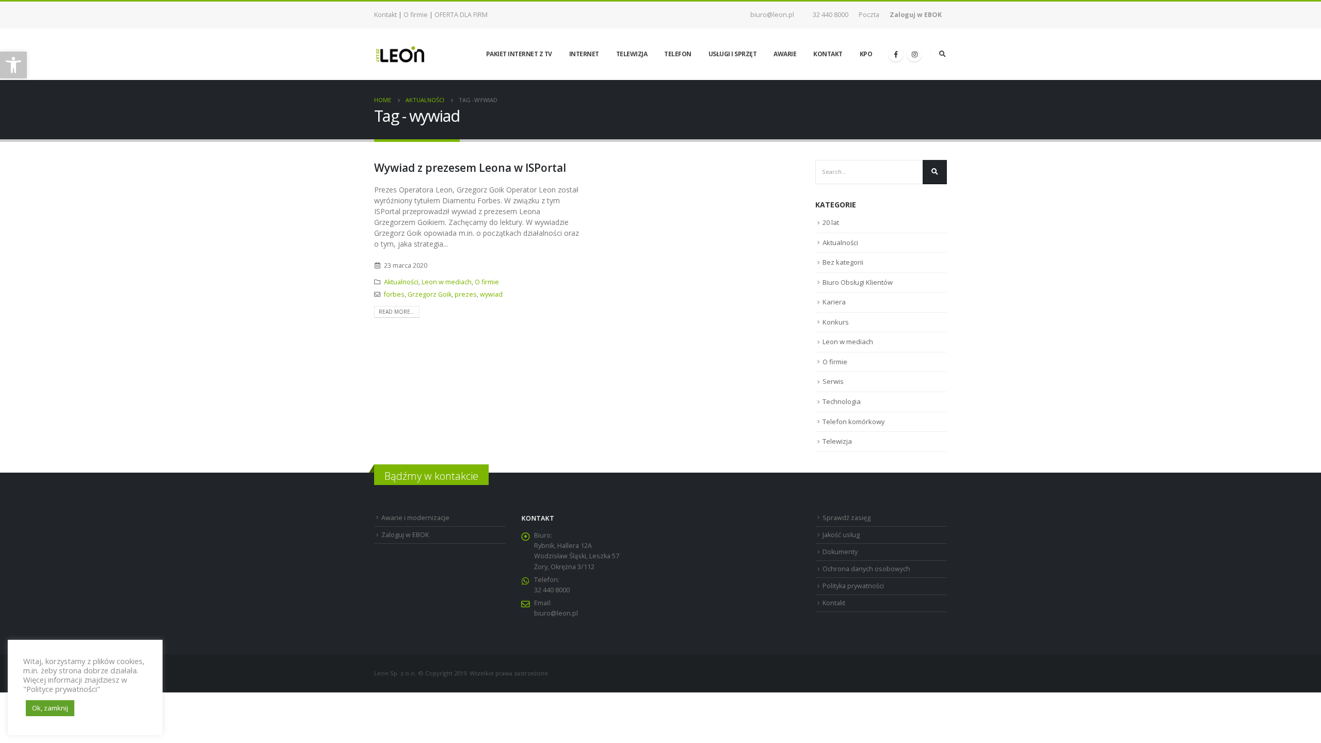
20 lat (831, 222)
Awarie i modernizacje (415, 517)
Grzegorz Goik (430, 294)
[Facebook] (896, 54)
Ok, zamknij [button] (50, 708)
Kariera (834, 301)
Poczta (869, 14)
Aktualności (401, 282)
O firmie (416, 14)
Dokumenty (840, 551)
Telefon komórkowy (854, 421)
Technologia (842, 401)
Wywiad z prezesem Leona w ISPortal (470, 167)
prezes (466, 294)
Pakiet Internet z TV (519, 54)
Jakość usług (841, 534)
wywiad (491, 294)
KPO (866, 54)
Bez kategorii (843, 262)
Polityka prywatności (853, 586)
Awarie (785, 54)
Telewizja (632, 54)
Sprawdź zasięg (847, 517)
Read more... (397, 311)
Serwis (833, 381)
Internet (584, 54)
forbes (394, 294)
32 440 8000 (830, 14)
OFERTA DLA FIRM (461, 14)
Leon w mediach (447, 282)
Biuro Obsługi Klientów (858, 282)
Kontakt (385, 14)
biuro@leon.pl (772, 14)
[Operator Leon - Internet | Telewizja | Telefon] (400, 54)
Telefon (677, 54)
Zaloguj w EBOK (405, 534)
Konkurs (836, 322)
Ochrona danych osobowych (866, 568)
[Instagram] (914, 54)
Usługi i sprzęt (732, 54)
